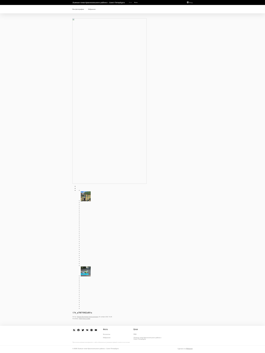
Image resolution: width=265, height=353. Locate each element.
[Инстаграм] (91, 330)
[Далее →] (109, 183)
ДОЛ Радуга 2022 (84, 319)
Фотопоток (106, 334)
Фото (136, 2)
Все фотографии (78, 9)
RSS (135, 334)
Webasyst (189, 349)
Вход (191, 2)
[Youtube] (96, 330)
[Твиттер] (82, 330)
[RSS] (74, 330)
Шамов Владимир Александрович (87, 317)
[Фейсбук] (78, 330)
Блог (130, 2)
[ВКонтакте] (87, 330)
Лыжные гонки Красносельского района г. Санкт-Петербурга (98, 2)
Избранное (92, 9)
